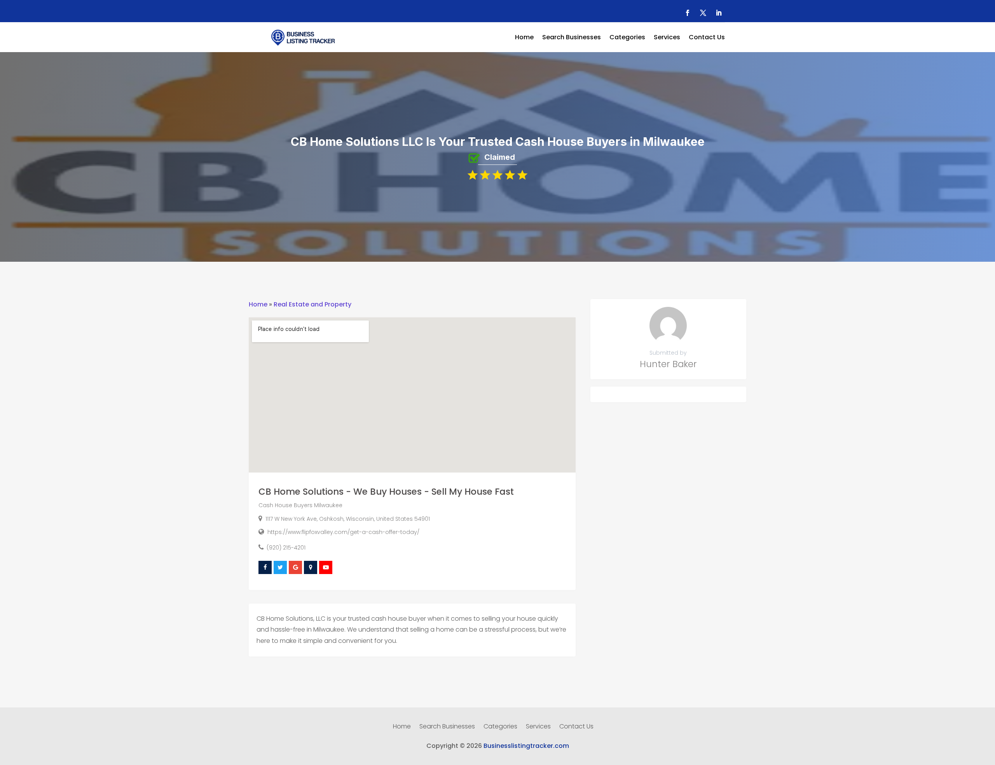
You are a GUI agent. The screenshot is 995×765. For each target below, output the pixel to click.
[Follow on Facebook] (687, 13)
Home (524, 38)
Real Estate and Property (312, 304)
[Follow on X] (703, 13)
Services (667, 38)
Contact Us (707, 38)
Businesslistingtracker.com (526, 745)
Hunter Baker (668, 364)
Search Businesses (571, 38)
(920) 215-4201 (286, 547)
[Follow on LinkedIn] (718, 13)
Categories (627, 38)
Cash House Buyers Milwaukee (300, 505)
